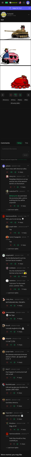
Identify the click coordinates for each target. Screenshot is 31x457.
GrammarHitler (10, 312)
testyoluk (8, 338)
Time (26, 143)
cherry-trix (12, 176)
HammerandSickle (11, 216)
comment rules (21, 159)
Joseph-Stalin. (13, 226)
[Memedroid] (6, 2)
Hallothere (12, 280)
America (6, 100)
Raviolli (7, 325)
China (13, 100)
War (26, 100)
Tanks (20, 100)
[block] (28, 14)
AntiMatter (12, 268)
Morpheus (12, 423)
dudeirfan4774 (14, 191)
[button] (24, 2)
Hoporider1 (9, 413)
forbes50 (10, 14)
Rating (19, 143)
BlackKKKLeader (10, 384)
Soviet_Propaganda (15, 237)
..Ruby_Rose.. (9, 299)
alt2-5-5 (8, 400)
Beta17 (7, 369)
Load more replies (13, 209)
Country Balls (16, 103)
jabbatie (8, 166)
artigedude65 (9, 255)
